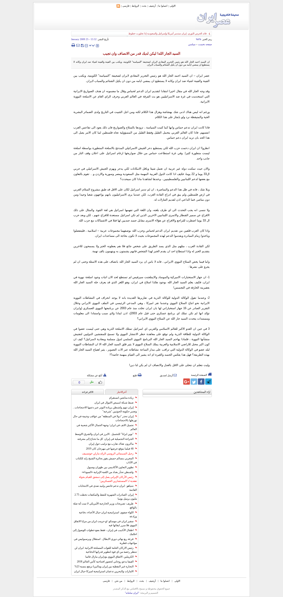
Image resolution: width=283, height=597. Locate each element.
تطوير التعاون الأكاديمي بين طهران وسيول (110, 467)
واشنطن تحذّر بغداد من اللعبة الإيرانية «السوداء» (108, 472)
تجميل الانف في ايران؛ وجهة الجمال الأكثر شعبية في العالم (106, 427)
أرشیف (152, 5)
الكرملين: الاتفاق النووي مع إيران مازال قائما (109, 556)
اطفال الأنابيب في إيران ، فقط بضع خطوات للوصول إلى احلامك (105, 532)
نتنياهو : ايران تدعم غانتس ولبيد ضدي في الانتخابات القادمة (107, 487)
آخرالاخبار (121, 392)
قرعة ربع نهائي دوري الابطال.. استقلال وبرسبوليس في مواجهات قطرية (105, 541)
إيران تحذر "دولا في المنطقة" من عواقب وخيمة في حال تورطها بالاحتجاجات (105, 418)
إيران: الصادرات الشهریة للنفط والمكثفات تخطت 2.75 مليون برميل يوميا (106, 496)
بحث (144, 5)
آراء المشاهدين (202, 392)
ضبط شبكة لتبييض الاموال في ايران (114, 402)
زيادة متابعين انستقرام (121, 397)
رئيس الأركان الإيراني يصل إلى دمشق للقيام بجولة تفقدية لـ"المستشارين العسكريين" (108, 479)
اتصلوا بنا (162, 5)
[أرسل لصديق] (78, 45)
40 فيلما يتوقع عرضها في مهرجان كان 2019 (110, 448)
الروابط (135, 5)
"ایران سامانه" (132, 592)
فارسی (125, 5)
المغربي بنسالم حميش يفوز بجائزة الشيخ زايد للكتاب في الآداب (106, 460)
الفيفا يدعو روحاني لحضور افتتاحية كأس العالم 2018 (105, 561)
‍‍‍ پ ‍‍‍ (92, 45)
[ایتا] (179, 381)
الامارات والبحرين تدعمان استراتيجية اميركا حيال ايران (104, 571)
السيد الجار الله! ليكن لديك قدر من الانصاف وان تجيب (141, 53)
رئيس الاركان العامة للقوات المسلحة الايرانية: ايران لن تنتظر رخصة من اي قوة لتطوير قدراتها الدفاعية (106, 549)
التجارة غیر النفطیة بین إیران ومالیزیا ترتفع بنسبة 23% (104, 566)
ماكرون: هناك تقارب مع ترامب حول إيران (111, 443)
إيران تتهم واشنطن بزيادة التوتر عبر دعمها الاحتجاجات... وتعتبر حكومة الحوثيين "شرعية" (105, 409)
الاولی (173, 5)
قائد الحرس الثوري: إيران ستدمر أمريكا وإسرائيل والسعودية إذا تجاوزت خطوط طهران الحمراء (160, 33)
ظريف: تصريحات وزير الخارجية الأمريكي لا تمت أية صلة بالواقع (105, 505)
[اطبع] (73, 45)
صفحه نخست (205, 44)
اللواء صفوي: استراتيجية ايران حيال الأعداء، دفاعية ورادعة (108, 514)
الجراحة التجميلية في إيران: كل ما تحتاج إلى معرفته (105, 438)
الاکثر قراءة (87, 392)
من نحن (118, 581)
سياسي (191, 44)
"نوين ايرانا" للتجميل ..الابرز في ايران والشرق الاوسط (104, 434)
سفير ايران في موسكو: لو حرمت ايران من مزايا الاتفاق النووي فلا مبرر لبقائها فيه (105, 523)
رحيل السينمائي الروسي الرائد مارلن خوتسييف (108, 453)
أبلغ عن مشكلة (94, 375)
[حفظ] (82, 45)
